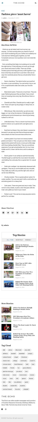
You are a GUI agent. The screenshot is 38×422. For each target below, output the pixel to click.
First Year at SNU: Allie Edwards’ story (23, 264)
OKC (17, 378)
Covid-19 (32, 360)
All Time (10, 240)
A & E (3, 11)
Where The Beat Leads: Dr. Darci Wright (24, 326)
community (23, 360)
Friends (12, 368)
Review (31, 378)
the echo (17, 389)
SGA (4, 382)
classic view (6, 360)
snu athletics (17, 382)
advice (10, 350)
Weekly (28, 240)
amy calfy (27, 350)
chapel (16, 357)
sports (26, 382)
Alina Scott (18, 350)
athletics (5, 353)
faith (27, 364)
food (33, 364)
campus (30, 353)
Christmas (24, 357)
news (11, 378)
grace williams (27, 368)
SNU (10, 382)
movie (14, 375)
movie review (23, 375)
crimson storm (7, 364)
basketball (21, 353)
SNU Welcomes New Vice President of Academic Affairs (24, 273)
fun (18, 368)
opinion (24, 378)
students (22, 385)
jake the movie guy (8, 371)
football (5, 368)
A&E (4, 350)
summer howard (7, 389)
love (26, 371)
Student (5, 385)
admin (5, 18)
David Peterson (18, 364)
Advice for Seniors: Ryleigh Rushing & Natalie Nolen (24, 246)
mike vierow (6, 375)
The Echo (19, 3)
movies (32, 375)
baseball (13, 353)
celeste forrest (7, 357)
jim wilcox (19, 371)
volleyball (25, 389)
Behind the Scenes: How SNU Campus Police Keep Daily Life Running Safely (24, 283)
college (15, 360)
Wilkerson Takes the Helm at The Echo (24, 255)
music (4, 378)
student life (14, 385)
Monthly (19, 240)
